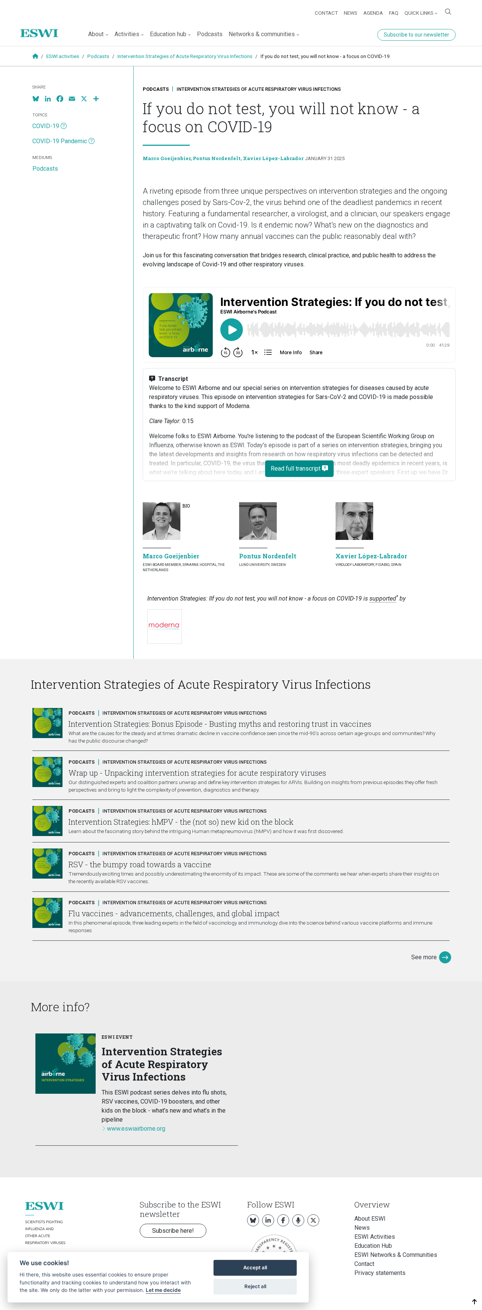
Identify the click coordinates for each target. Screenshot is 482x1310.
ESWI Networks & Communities (395, 1254)
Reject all (255, 1286)
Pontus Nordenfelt (217, 158)
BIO (186, 506)
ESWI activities (62, 56)
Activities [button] (126, 34)
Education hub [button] (168, 34)
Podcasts (210, 34)
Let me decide (163, 1290)
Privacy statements (380, 1272)
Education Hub (373, 1245)
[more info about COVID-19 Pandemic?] (91, 141)
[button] (474, 1302)
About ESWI (370, 1218)
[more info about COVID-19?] (64, 126)
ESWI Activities (374, 1236)
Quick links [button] (418, 13)
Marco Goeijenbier (167, 158)
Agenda (373, 13)
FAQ (393, 13)
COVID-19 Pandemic (59, 141)
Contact (326, 13)
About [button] (96, 34)
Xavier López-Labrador (273, 158)
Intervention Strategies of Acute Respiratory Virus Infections (184, 56)
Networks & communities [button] (262, 34)
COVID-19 (45, 126)
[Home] (42, 27)
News (350, 13)
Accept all (255, 1267)
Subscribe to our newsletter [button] (416, 35)
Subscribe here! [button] (173, 1230)
